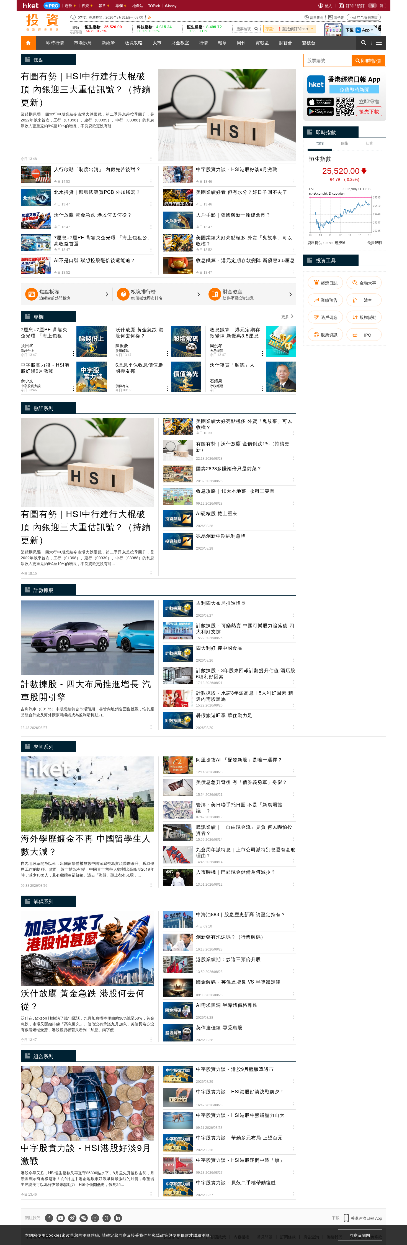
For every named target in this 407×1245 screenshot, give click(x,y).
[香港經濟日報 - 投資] (42, 22)
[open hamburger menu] (378, 43)
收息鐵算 (216, 350)
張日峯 (27, 345)
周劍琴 (216, 345)
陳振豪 (121, 345)
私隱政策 (160, 1235)
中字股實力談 (31, 385)
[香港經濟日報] (31, 5)
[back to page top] (392, 1214)
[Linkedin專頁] (118, 1218)
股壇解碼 (122, 350)
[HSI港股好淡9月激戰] (229, 175)
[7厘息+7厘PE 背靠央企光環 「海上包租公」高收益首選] (87, 241)
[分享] (151, 158)
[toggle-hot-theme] (312, 28)
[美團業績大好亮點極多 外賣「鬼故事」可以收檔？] (229, 241)
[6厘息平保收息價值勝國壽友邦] (158, 377)
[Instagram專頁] (95, 1218)
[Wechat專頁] (83, 1218)
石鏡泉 (216, 380)
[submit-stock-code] (256, 28)
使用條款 (180, 1235)
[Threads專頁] (106, 1218)
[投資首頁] (28, 43)
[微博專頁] (72, 1218)
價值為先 (122, 385)
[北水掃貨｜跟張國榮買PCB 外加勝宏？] (87, 195)
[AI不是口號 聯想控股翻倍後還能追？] (87, 263)
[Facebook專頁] (49, 1218)
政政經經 (216, 385)
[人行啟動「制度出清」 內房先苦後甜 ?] (87, 175)
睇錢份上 (27, 350)
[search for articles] (363, 43)
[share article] (73, 353)
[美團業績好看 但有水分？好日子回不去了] (229, 195)
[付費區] (51, 5)
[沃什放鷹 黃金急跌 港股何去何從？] (87, 218)
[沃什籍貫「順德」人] (253, 377)
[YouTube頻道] (60, 1218)
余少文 (27, 380)
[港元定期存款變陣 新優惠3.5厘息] (229, 263)
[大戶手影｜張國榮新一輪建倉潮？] (229, 218)
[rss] (149, 17)
